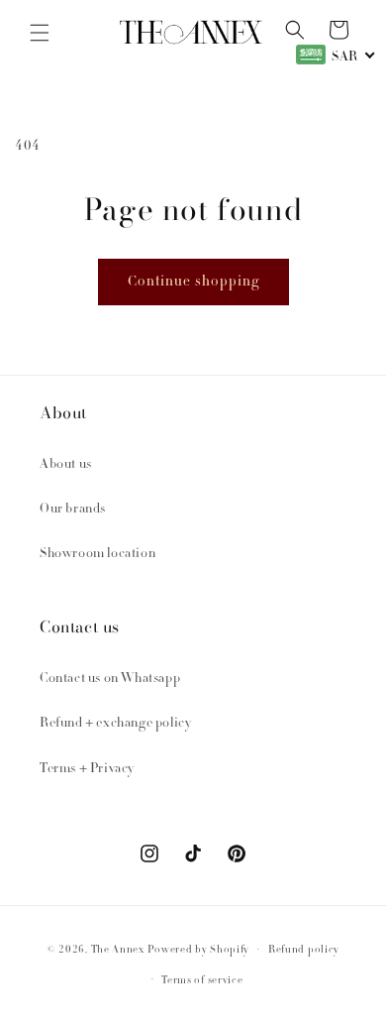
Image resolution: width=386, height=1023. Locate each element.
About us (66, 465)
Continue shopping (193, 282)
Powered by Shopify (198, 950)
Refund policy (303, 950)
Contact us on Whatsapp (110, 679)
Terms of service (201, 980)
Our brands (73, 509)
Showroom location (97, 554)
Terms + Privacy (87, 769)
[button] (39, 33)
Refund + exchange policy (115, 724)
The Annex (118, 950)
